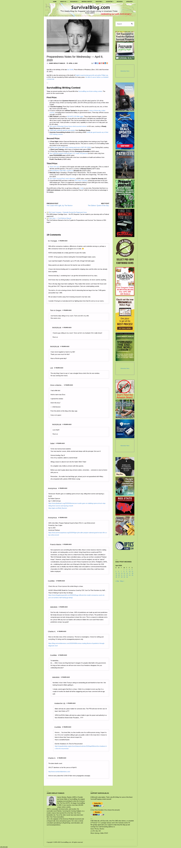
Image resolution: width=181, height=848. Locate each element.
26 (116, 577)
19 (116, 575)
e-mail (81, 188)
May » (122, 581)
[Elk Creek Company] (124, 252)
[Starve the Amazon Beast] (124, 389)
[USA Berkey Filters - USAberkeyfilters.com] (124, 409)
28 (121, 577)
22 (124, 575)
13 (119, 573)
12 (116, 573)
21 (121, 575)
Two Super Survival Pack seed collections (62, 178)
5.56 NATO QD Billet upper (75, 116)
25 (132, 575)
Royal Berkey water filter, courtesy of (62, 170)
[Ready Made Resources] (124, 194)
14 (121, 573)
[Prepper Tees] (124, 466)
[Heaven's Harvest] (124, 281)
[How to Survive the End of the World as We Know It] (124, 347)
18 (132, 573)
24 (129, 575)
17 (129, 573)
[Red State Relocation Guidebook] (124, 506)
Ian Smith (70, 69)
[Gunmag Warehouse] (124, 223)
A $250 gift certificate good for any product (62, 130)
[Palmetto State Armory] (124, 130)
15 (124, 573)
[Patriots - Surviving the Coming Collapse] (124, 164)
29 (124, 577)
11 (132, 571)
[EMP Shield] (124, 428)
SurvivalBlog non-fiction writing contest (90, 91)
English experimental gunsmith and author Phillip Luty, (91, 75)
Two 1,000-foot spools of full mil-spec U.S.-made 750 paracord (68, 153)
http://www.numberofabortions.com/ (59, 771)
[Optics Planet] (124, 545)
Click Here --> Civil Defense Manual (59, 218)
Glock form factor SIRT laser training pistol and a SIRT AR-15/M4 (71, 147)
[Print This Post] (92, 63)
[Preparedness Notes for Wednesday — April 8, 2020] (78, 35)
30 (127, 577)
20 (119, 575)
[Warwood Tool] (124, 525)
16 (127, 573)
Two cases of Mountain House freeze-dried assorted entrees (68, 126)
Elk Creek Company (81, 180)
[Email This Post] (94, 63)
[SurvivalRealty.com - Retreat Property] (124, 45)
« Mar (117, 581)
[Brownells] (124, 314)
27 (119, 577)
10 (129, 571)
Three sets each (54, 166)
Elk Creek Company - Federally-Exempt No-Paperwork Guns (67, 212)
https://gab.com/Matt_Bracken (57, 508)
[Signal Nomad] (124, 96)
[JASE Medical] (124, 486)
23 (127, 575)
